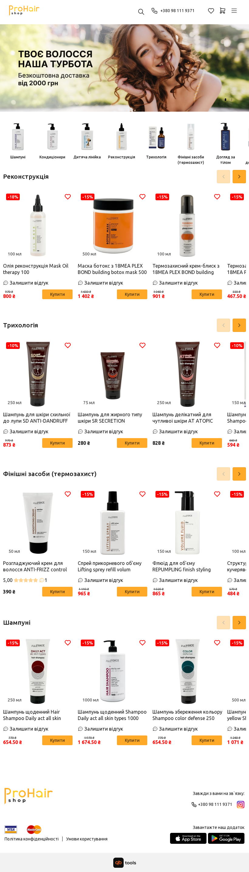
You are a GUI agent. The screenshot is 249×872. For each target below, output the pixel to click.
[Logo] (29, 799)
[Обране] (211, 10)
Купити (57, 294)
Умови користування (86, 839)
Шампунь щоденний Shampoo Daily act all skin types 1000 (112, 715)
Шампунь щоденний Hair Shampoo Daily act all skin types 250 (32, 715)
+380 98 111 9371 (177, 10)
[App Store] (188, 838)
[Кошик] (222, 10)
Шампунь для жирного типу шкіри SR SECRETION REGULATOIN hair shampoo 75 (112, 418)
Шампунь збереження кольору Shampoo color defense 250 (187, 715)
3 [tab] (231, 99)
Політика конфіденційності (32, 839)
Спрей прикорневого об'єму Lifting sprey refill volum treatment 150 (110, 566)
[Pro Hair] (24, 10)
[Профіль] (234, 10)
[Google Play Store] (226, 838)
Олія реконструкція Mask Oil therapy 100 (35, 269)
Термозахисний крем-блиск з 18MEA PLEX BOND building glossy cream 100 (186, 269)
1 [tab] (219, 99)
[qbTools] (124, 862)
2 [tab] (225, 99)
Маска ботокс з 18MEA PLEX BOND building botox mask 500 (112, 269)
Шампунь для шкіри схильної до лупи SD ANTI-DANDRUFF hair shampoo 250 (36, 418)
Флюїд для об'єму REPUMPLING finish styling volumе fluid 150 (181, 566)
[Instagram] (240, 804)
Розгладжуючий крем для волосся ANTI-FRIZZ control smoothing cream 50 (35, 566)
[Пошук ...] (141, 12)
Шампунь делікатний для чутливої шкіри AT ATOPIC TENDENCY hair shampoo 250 (185, 418)
